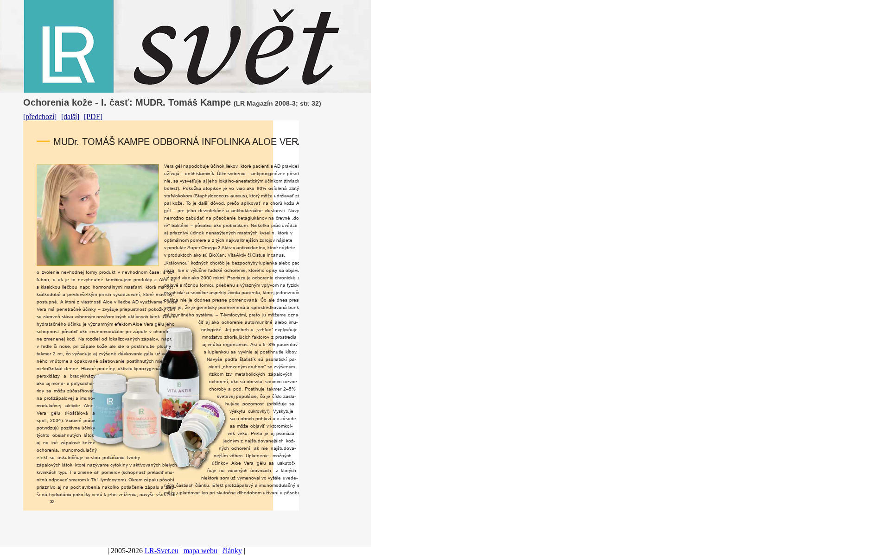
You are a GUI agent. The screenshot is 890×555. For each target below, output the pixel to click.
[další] (70, 116)
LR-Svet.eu (161, 551)
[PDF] (93, 116)
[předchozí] (40, 116)
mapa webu (200, 551)
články (232, 551)
